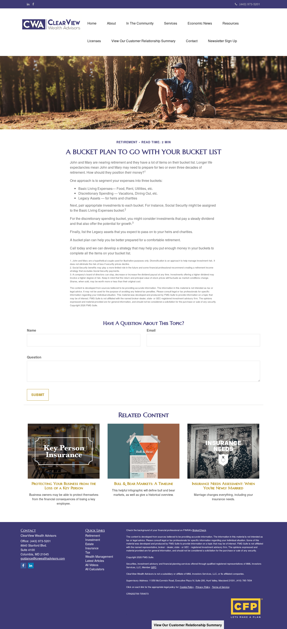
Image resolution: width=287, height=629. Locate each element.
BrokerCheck (199, 530)
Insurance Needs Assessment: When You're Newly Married (223, 485)
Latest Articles (94, 561)
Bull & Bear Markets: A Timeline (143, 483)
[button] (111, 23)
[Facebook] (33, 4)
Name (31, 330)
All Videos (91, 565)
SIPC (153, 567)
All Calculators (94, 569)
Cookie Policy (187, 587)
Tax (87, 552)
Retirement (92, 535)
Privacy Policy (203, 587)
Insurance (92, 548)
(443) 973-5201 (249, 4)
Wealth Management (99, 556)
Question (34, 357)
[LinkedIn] (28, 4)
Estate (89, 544)
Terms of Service (220, 587)
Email (151, 330)
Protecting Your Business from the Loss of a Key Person (64, 485)
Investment (92, 540)
